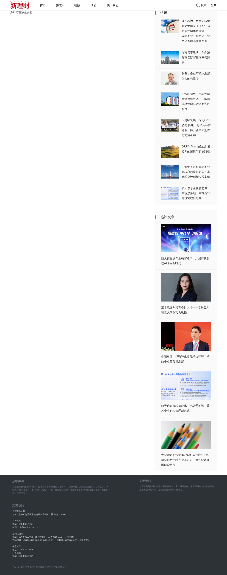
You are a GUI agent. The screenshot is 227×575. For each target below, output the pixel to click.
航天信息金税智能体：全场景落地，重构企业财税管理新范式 (196, 193)
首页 (43, 5)
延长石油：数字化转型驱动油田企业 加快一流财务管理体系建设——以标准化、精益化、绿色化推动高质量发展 (196, 31)
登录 (214, 5)
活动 (93, 5)
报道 (59, 5)
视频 (77, 5)
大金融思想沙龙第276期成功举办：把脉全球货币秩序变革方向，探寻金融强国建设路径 (185, 459)
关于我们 (112, 5)
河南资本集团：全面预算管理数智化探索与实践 (196, 57)
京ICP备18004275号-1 (56, 567)
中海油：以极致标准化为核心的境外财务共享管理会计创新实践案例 (196, 171)
